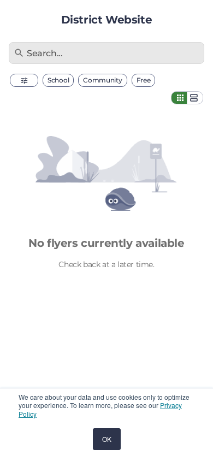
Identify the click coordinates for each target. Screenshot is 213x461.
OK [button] (106, 439)
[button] (24, 80)
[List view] (195, 97)
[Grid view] (179, 97)
